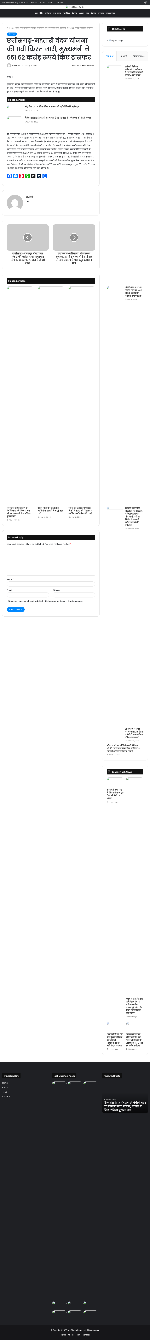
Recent (123, 56)
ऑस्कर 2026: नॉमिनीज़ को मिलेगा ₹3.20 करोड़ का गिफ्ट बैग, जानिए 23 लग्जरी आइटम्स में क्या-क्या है (123, 748)
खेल (87, 13)
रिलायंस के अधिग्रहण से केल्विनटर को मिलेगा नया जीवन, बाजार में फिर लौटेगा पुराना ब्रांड (18, 512)
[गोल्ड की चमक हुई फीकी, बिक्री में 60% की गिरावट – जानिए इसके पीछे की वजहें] (82, 395)
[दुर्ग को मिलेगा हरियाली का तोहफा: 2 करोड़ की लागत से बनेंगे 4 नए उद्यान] (115, 174)
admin (14, 65)
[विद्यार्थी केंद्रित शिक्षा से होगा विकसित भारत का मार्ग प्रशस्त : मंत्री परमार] (75, 1305)
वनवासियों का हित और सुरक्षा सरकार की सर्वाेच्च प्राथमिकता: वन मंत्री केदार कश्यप (115, 1040)
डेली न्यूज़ (19, 28)
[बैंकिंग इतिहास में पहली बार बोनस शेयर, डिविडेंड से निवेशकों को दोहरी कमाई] (15, 121)
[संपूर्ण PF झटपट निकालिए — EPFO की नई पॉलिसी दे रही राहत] (15, 109)
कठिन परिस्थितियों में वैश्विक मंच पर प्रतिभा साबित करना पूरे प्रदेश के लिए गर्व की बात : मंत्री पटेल (134, 1006)
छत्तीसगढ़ (48, 13)
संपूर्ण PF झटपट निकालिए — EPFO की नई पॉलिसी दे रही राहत (52, 106)
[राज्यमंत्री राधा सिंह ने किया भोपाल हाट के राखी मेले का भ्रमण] (115, 782)
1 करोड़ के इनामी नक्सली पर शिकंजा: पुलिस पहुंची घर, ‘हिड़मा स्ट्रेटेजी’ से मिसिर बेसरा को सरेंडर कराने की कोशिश (134, 517)
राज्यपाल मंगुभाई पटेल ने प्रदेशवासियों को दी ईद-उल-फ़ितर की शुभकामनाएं (134, 733)
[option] (125, 1097)
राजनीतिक (66, 13)
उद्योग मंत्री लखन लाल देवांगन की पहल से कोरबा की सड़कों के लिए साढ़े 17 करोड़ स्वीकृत (134, 1040)
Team (50, 2)
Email (10, 590)
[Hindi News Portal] (75, 7)
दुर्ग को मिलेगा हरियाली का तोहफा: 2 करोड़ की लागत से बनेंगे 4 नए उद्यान (134, 71)
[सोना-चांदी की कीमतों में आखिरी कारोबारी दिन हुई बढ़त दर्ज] (51, 395)
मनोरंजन (101, 13)
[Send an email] (18, 65)
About (42, 2)
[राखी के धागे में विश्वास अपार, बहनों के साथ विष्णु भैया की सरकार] (59, 1314)
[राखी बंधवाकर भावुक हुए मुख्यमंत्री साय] (90, 1314)
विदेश (41, 13)
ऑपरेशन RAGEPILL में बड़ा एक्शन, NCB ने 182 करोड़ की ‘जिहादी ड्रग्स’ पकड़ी (133, 291)
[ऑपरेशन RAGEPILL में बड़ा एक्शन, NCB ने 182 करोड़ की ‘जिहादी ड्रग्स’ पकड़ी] (115, 395)
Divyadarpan (93, 1330)
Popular (109, 56)
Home (34, 2)
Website (56, 590)
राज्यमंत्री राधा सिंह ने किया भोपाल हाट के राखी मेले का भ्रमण (115, 794)
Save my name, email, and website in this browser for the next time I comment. (46, 601)
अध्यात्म (81, 13)
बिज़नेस (74, 13)
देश (36, 13)
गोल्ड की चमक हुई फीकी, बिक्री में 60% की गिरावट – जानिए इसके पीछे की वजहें (80, 510)
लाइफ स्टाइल (110, 13)
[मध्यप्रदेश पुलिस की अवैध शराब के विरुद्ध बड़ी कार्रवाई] (75, 1314)
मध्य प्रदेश (57, 13)
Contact (59, 2)
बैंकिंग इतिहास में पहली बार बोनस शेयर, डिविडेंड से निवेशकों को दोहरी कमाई (58, 117)
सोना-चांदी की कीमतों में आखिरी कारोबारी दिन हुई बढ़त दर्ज (50, 510)
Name (10, 579)
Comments (139, 56)
